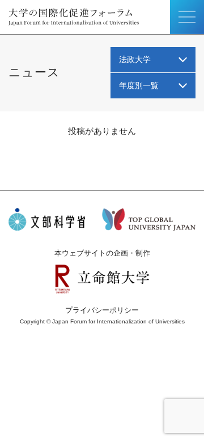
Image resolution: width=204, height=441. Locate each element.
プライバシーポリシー (102, 310)
